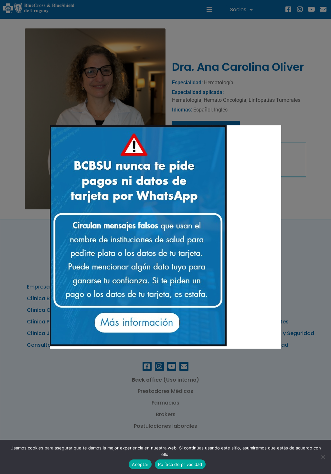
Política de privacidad (180, 464)
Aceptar (140, 464)
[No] (323, 457)
